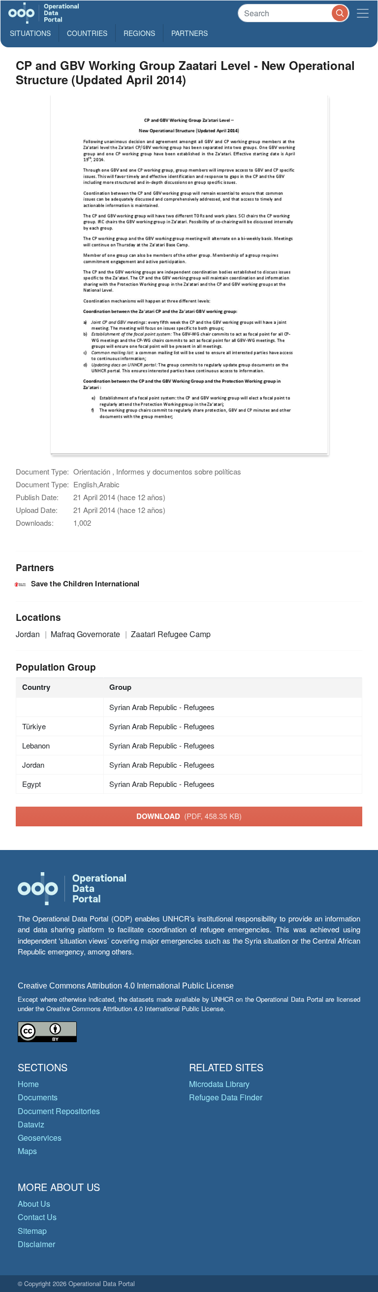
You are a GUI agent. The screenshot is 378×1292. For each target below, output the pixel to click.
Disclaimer (36, 1244)
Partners (189, 33)
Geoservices (40, 1137)
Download (189, 816)
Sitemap (32, 1230)
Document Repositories (59, 1111)
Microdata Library (219, 1083)
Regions (139, 33)
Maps (27, 1150)
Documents (38, 1097)
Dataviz (31, 1124)
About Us (34, 1203)
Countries (87, 33)
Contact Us (37, 1217)
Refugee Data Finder (225, 1097)
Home (28, 1083)
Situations (30, 33)
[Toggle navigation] (362, 13)
